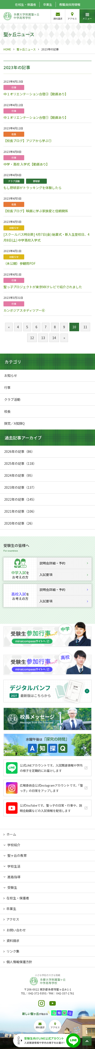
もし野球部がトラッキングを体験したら (32, 187)
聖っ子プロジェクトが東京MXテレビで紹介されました (42, 287)
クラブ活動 (14, 181)
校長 (14, 134)
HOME (7, 49)
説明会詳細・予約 (52, 563)
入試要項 (45, 574)
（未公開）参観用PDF (19, 263)
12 (32, 337)
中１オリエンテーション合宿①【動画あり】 (35, 117)
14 (54, 337)
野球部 (36, 181)
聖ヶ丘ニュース (26, 49)
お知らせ (13, 228)
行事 (14, 87)
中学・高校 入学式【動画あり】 (26, 164)
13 (43, 337)
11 (85, 327)
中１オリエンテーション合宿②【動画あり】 (35, 94)
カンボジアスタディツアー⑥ (24, 310)
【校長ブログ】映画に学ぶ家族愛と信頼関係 (35, 211)
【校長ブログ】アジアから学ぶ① (27, 140)
